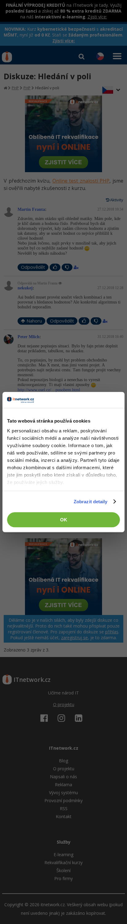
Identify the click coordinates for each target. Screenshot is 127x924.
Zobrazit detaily (91, 501)
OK (63, 519)
